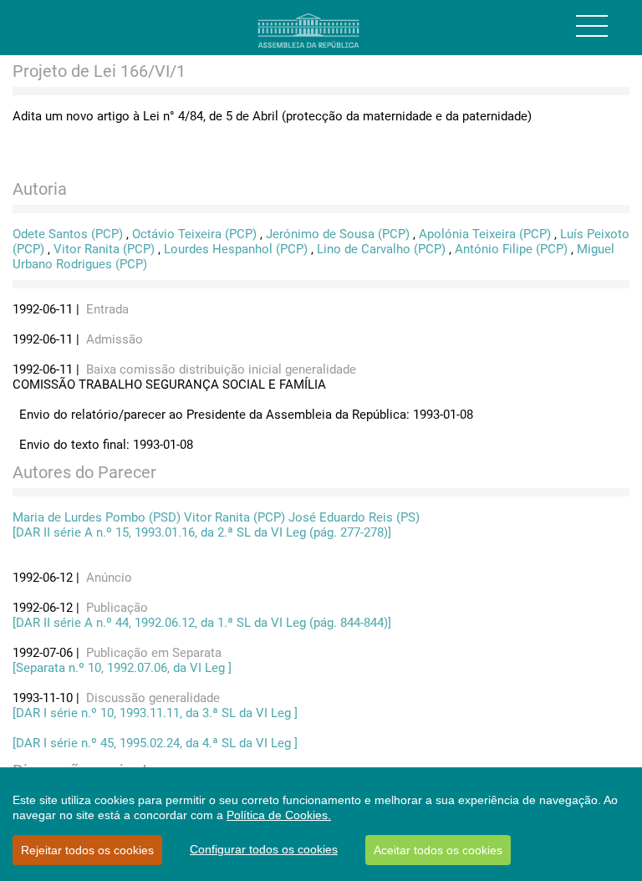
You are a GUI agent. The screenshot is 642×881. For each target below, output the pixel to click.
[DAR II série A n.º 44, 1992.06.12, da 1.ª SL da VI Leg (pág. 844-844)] (202, 622)
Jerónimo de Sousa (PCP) (338, 234)
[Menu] (592, 26)
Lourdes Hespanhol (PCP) (236, 249)
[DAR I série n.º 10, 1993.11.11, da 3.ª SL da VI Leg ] (155, 713)
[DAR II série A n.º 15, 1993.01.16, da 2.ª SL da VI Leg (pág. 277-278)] (202, 532)
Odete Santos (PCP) (68, 234)
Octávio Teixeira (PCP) (194, 234)
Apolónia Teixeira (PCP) (485, 234)
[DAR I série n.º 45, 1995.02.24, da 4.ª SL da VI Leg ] (155, 743)
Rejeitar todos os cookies (87, 850)
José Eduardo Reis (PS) (354, 517)
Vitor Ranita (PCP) (104, 249)
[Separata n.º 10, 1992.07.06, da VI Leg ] (122, 667)
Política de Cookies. (279, 815)
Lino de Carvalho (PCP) (381, 249)
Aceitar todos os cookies (438, 850)
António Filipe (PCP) (511, 249)
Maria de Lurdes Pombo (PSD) (97, 517)
